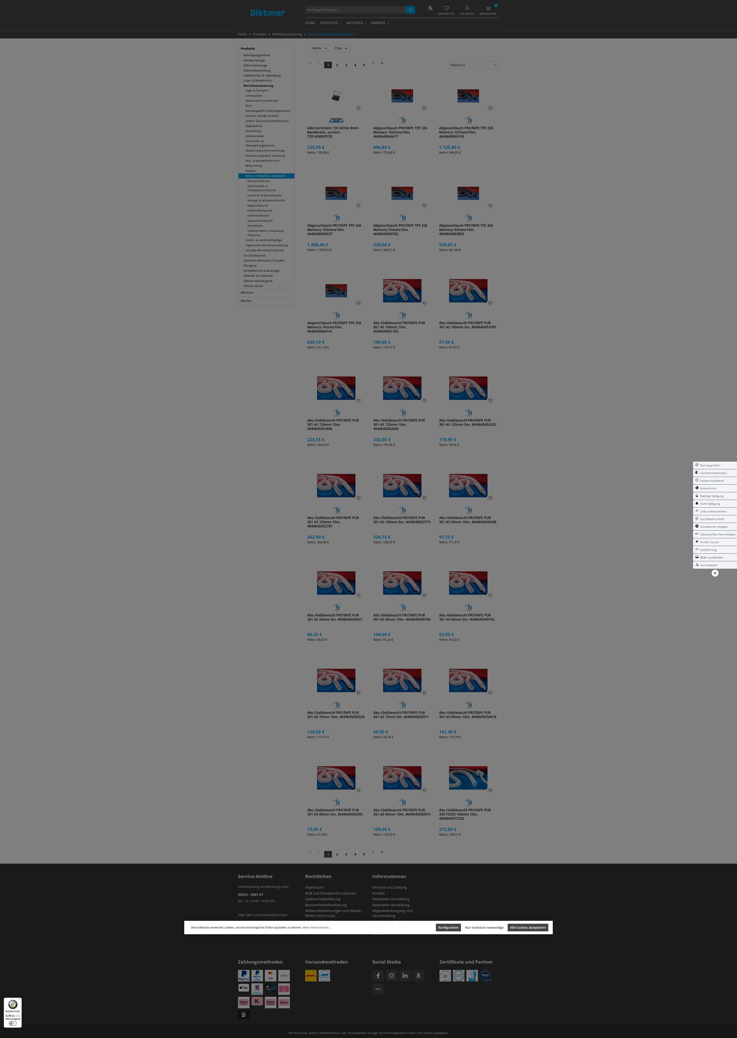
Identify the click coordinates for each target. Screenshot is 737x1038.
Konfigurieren (448, 927)
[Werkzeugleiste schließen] (715, 573)
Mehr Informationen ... (317, 927)
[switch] (715, 465)
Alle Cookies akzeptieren (528, 927)
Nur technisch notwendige (484, 927)
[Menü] (19, 1000)
